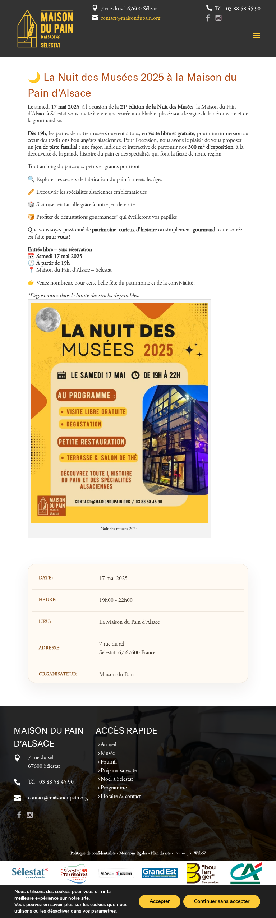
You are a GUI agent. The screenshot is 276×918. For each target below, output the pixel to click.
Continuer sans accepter (221, 901)
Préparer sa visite (119, 771)
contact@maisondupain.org (130, 18)
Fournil (109, 762)
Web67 (200, 853)
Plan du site (161, 853)
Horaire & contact (121, 796)
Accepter (160, 901)
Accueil (108, 745)
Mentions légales (133, 853)
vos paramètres (99, 911)
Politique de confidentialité (93, 853)
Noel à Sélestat (117, 779)
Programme (113, 788)
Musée (108, 753)
